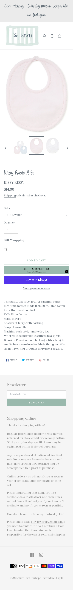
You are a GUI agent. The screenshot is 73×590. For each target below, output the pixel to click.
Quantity (9, 222)
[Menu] (67, 36)
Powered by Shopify (52, 577)
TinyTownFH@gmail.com (47, 522)
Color (7, 208)
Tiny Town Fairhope (29, 577)
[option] (20, 148)
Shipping (10, 195)
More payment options (36, 288)
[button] (36, 270)
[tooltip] (66, 271)
